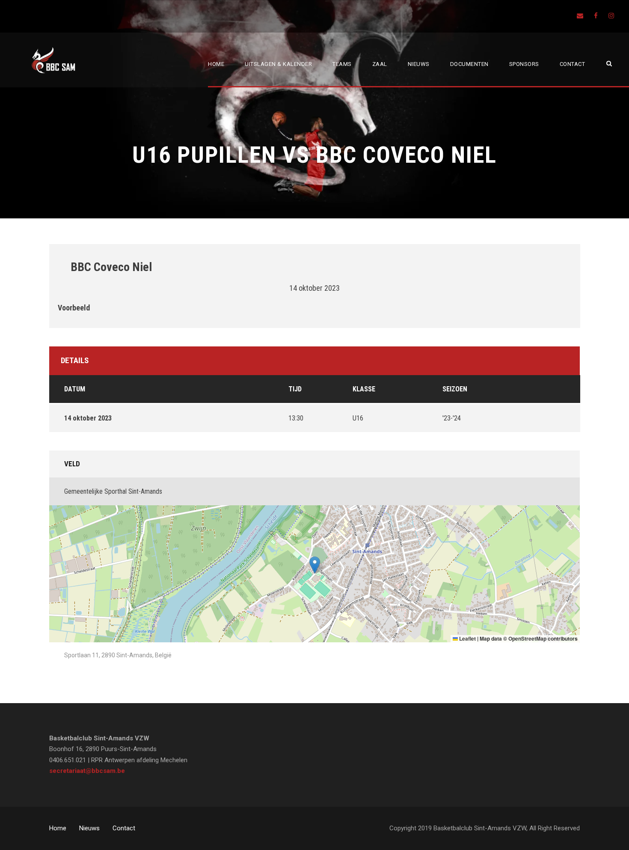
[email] (580, 16)
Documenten (469, 64)
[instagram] (611, 16)
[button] (314, 565)
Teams (342, 64)
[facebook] (596, 16)
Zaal (379, 64)
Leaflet (467, 638)
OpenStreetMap (527, 638)
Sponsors (524, 64)
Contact (572, 64)
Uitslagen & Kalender (278, 64)
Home (216, 64)
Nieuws (419, 64)
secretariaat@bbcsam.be (87, 771)
